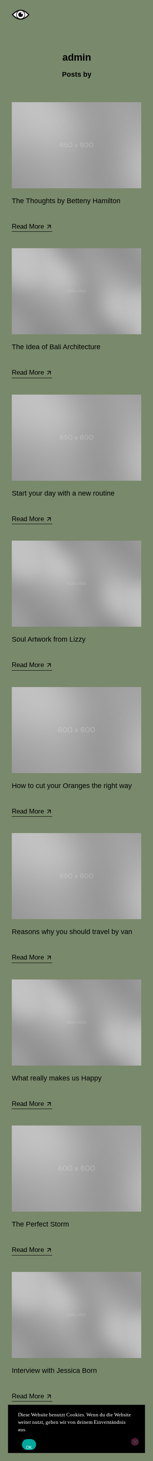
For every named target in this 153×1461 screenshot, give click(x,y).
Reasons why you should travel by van (72, 932)
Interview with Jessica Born (54, 1370)
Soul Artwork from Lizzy (49, 639)
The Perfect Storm (40, 1224)
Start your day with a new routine (63, 493)
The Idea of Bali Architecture (56, 347)
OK (29, 1447)
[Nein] (135, 1442)
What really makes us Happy (57, 1078)
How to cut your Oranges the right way (72, 786)
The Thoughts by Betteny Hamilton (66, 201)
